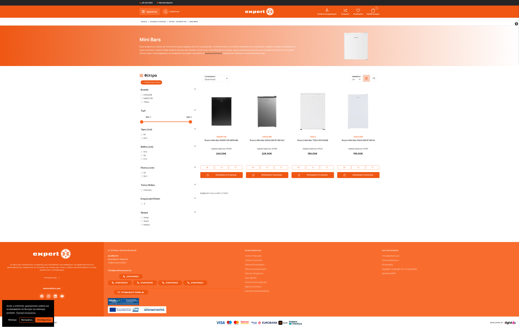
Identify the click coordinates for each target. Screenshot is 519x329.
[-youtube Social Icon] (62, 296)
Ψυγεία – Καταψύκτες (178, 22)
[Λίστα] (373, 78)
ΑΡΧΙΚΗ (144, 22)
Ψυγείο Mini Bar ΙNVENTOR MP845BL (221, 140)
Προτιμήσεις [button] (27, 320)
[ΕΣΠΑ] (137, 309)
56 (145, 155)
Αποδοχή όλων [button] (44, 320)
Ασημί (146, 217)
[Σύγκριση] (221, 167)
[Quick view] (207, 167)
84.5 (145, 138)
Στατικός (148, 190)
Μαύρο (147, 224)
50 (145, 172)
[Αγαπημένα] (235, 167)
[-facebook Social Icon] (42, 296)
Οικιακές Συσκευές (158, 22)
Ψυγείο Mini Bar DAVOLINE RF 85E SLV (267, 140)
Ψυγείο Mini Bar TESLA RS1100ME (312, 140)
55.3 (145, 151)
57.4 (145, 159)
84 (145, 134)
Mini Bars (194, 22)
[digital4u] (510, 322)
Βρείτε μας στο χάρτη (118, 262)
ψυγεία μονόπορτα (213, 53)
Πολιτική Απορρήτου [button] (26, 313)
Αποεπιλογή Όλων (152, 82)
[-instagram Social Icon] (48, 296)
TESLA (146, 102)
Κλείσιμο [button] (12, 320)
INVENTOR (148, 98)
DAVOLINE (148, 94)
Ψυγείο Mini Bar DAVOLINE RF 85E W (358, 140)
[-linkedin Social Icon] (55, 296)
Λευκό (146, 221)
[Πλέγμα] (366, 78)
